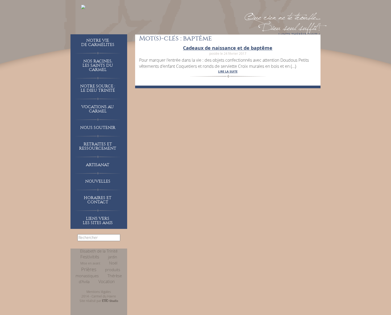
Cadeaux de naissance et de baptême (227, 48)
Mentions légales (98, 291)
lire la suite (228, 71)
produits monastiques (98, 273)
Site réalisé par (91, 301)
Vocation (106, 281)
